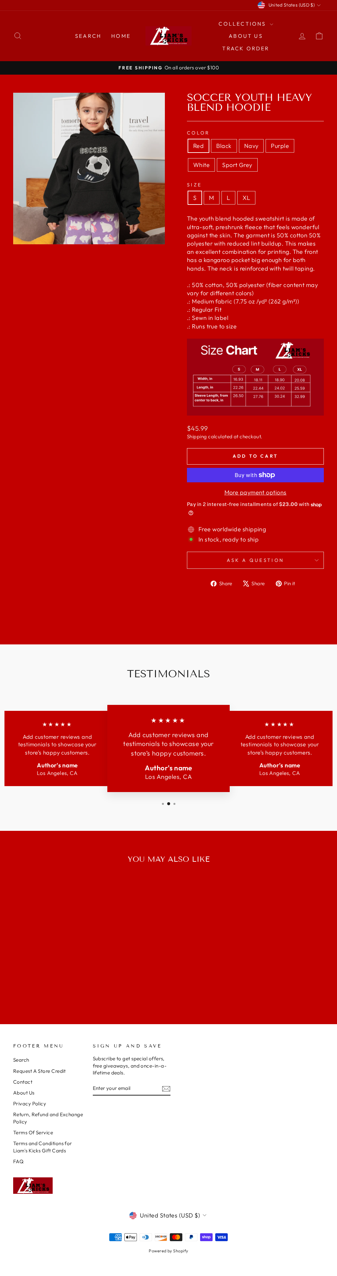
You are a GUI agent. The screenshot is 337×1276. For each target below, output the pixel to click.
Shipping (197, 436)
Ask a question (255, 560)
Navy (251, 146)
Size (194, 185)
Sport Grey (237, 165)
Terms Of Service (33, 1132)
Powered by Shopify (168, 1250)
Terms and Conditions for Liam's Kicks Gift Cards (42, 1146)
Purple (280, 146)
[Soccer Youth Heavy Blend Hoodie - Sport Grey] (71, 985)
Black (223, 146)
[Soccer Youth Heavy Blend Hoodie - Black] (36, 985)
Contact (22, 1082)
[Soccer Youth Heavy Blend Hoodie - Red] (27, 985)
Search (88, 36)
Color (198, 133)
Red (198, 146)
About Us (246, 36)
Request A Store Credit (39, 1071)
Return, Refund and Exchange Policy (48, 1117)
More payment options (255, 492)
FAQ (18, 1161)
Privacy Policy (29, 1103)
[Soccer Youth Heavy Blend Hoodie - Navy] (45, 985)
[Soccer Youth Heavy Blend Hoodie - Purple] (54, 985)
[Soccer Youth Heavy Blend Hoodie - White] (63, 985)
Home (121, 36)
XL (246, 198)
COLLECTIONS (243, 23)
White (201, 165)
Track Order (245, 48)
